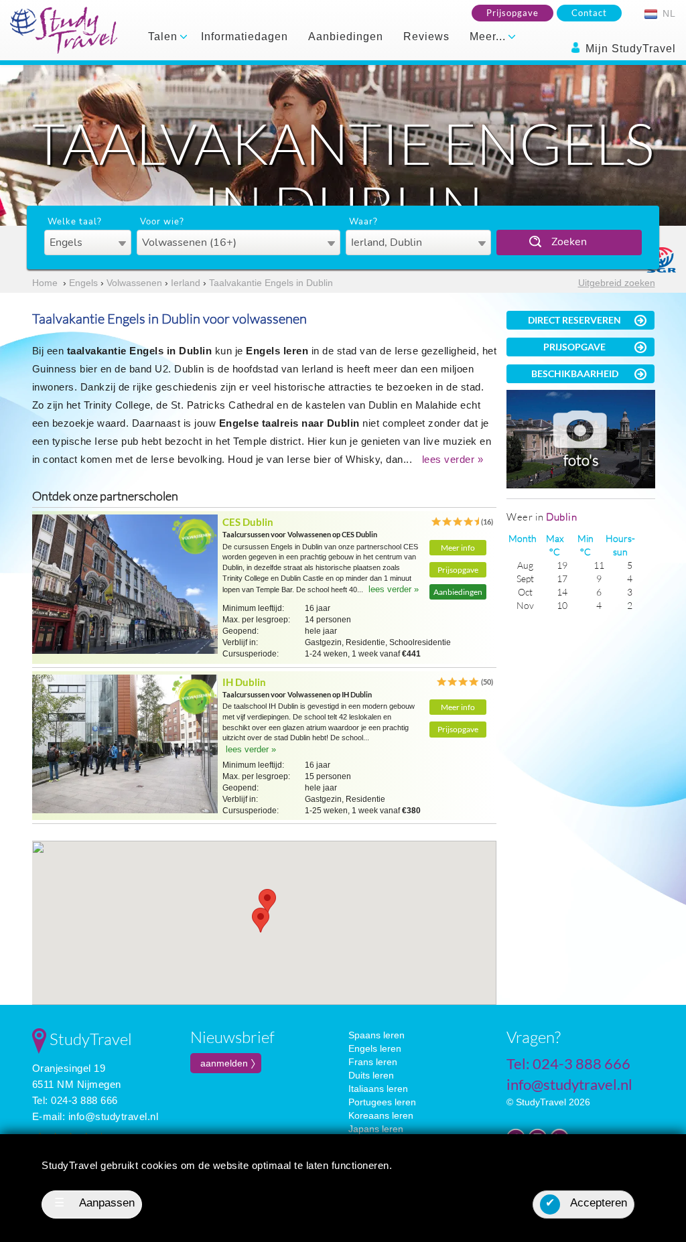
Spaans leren (376, 1035)
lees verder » (453, 459)
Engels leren (374, 1048)
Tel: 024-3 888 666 (75, 1100)
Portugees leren (382, 1102)
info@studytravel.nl (113, 1116)
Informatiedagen (244, 36)
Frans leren (372, 1061)
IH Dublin (244, 682)
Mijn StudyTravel (629, 48)
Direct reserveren (574, 320)
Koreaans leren (380, 1115)
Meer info (458, 548)
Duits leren (371, 1075)
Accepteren (586, 1202)
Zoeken (569, 241)
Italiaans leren (378, 1088)
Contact (589, 12)
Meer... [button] (489, 36)
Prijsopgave (512, 12)
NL (667, 13)
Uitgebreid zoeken (616, 282)
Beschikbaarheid (574, 373)
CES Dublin (247, 522)
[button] (261, 920)
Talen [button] (164, 36)
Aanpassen (94, 1202)
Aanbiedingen (345, 36)
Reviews (426, 36)
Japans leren (375, 1128)
